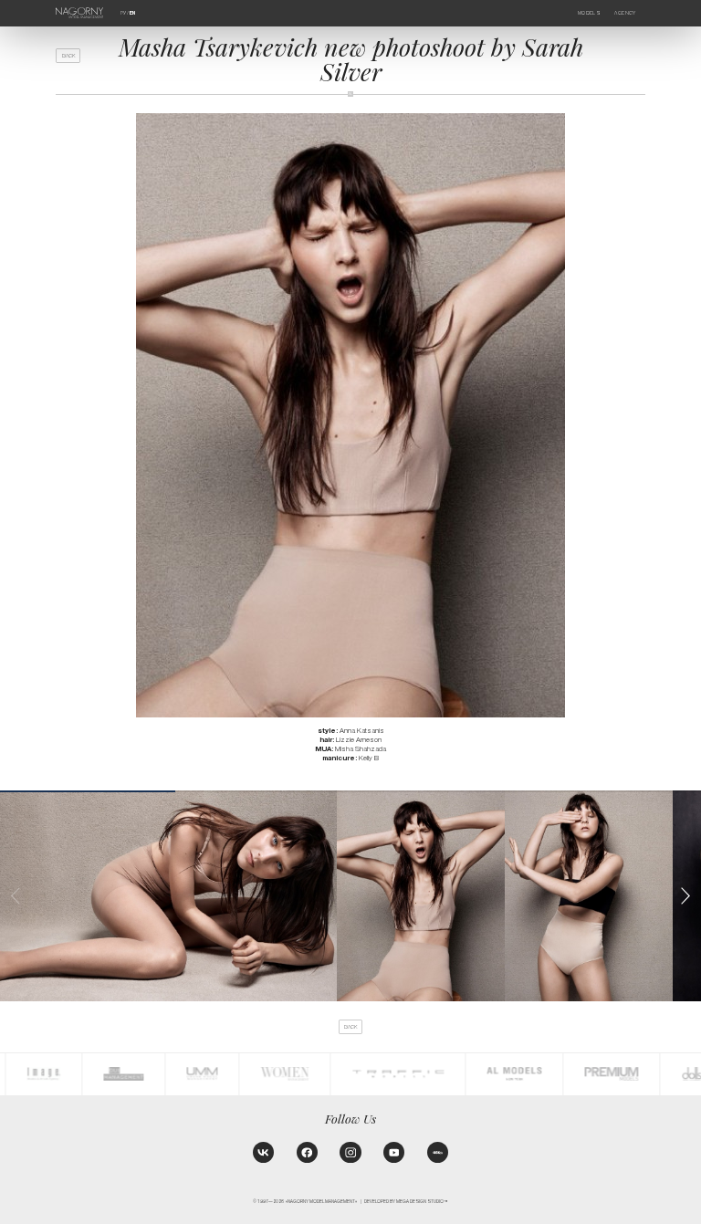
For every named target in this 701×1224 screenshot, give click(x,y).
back (68, 55)
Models (589, 13)
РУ (123, 13)
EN (132, 13)
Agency (624, 13)
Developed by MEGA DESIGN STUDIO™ (406, 1201)
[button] (685, 895)
